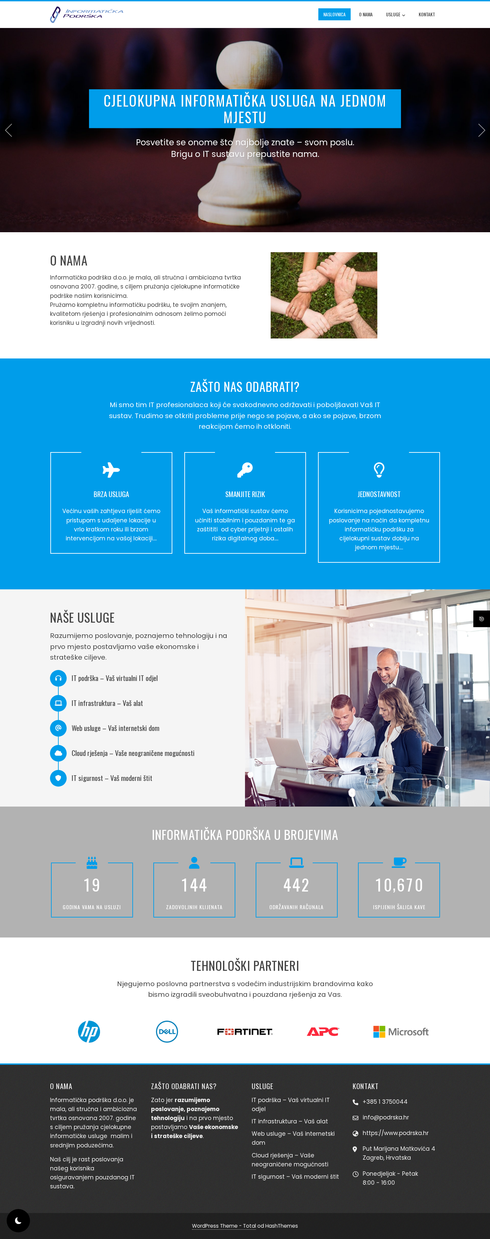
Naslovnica (334, 14)
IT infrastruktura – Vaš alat (290, 1121)
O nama (366, 14)
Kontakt (427, 14)
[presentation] (8, 130)
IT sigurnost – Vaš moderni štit (295, 1177)
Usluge (393, 14)
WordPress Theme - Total (224, 1225)
